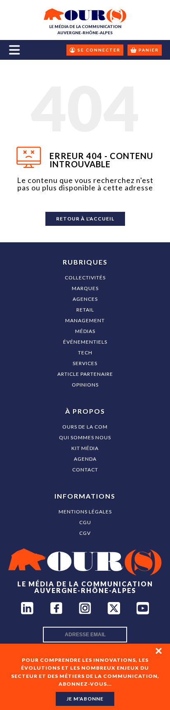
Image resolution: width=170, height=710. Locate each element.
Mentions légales (85, 511)
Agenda (85, 459)
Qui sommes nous (85, 437)
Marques (85, 288)
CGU (85, 522)
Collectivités (85, 277)
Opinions (85, 385)
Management (85, 320)
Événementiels (85, 342)
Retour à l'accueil (85, 219)
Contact (85, 469)
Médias (85, 331)
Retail (85, 310)
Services (85, 363)
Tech (85, 352)
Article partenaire (85, 374)
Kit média (85, 448)
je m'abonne (85, 699)
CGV (85, 533)
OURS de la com (85, 427)
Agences (85, 299)
